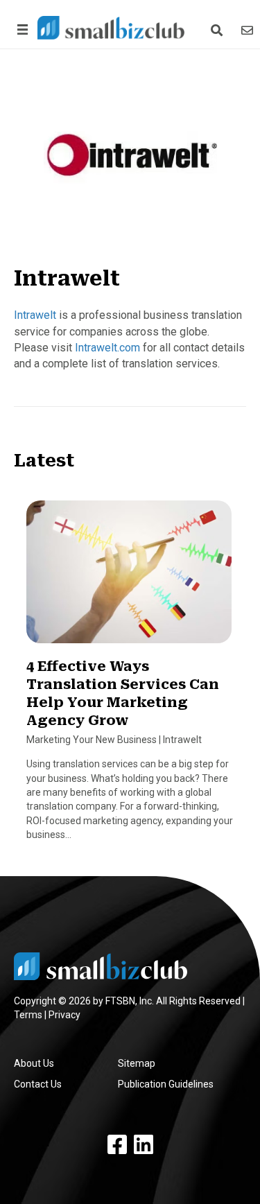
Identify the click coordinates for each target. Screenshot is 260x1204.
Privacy (64, 1014)
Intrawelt (35, 315)
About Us (34, 1063)
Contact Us (38, 1084)
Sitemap (136, 1063)
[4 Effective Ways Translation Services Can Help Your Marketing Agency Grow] (129, 578)
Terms (28, 1014)
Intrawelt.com (107, 347)
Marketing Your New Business (91, 739)
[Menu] (20, 29)
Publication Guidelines (166, 1084)
